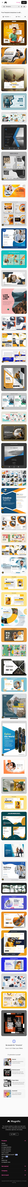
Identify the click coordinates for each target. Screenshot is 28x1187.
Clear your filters (17, 1048)
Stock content (5, 1152)
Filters (19, 16)
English (14, 1134)
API (2, 1158)
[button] (14, 1134)
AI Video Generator (6, 1149)
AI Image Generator (6, 1147)
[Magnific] (14, 1121)
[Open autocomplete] (3, 6)
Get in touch (5, 1175)
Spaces (3, 1143)
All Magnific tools (6, 1162)
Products (4, 1140)
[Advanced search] (25, 16)
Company (4, 1170)
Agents (5, 1156)
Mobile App (4, 1160)
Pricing (18, 2)
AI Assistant (4, 1145)
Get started (5, 1166)
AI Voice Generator (6, 1151)
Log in (24, 2)
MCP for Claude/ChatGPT (9, 1154)
